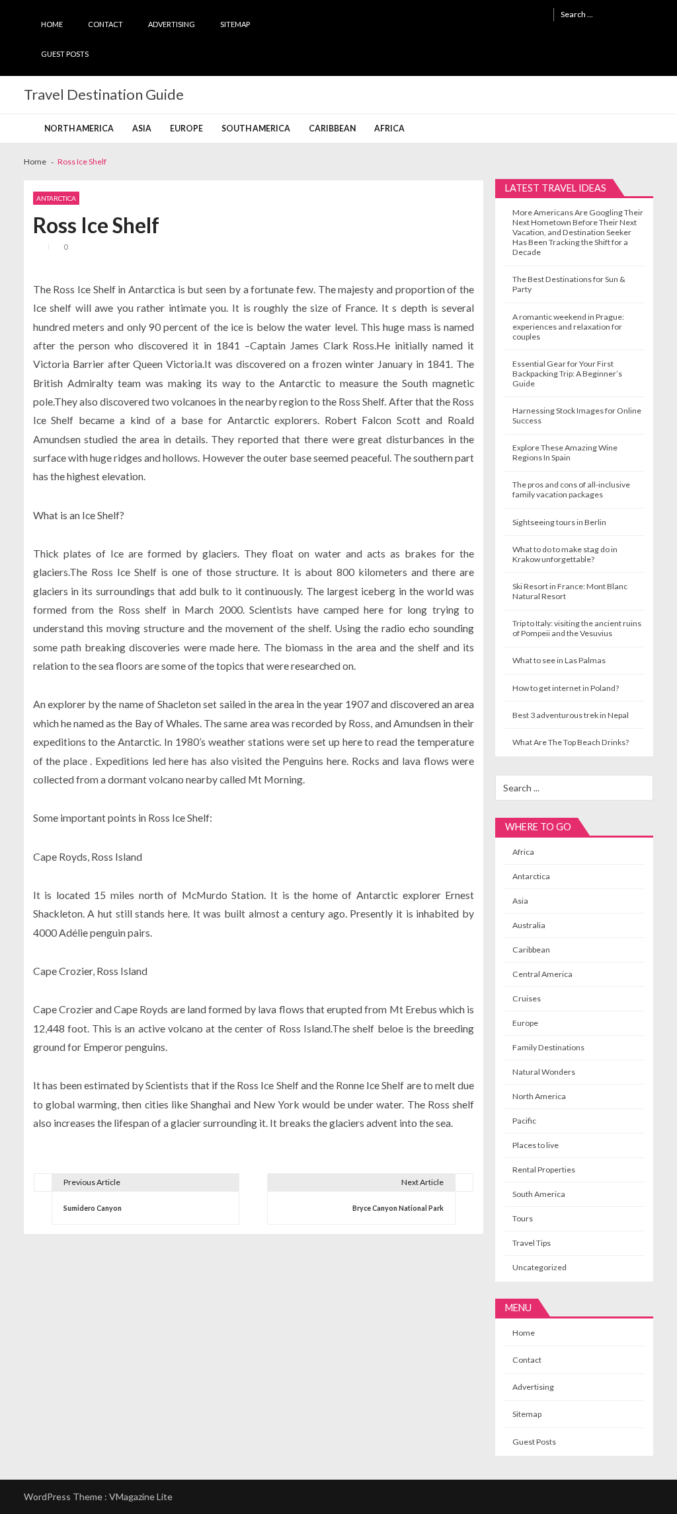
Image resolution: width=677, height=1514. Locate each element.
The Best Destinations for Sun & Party (568, 284)
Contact (105, 24)
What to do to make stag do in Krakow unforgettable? (564, 554)
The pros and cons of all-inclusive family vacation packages (571, 489)
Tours (522, 1218)
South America (255, 128)
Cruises (526, 998)
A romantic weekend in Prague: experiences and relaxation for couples (568, 327)
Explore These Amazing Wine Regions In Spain (564, 452)
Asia (141, 128)
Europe (186, 128)
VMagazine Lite (141, 1496)
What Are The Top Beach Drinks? (570, 742)
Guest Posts (65, 54)
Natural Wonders (543, 1072)
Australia (528, 925)
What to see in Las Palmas (559, 660)
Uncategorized (539, 1267)
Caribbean (332, 128)
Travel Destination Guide (104, 94)
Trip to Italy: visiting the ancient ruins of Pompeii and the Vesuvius (576, 628)
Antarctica (56, 198)
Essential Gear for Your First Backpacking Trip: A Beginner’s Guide (567, 373)
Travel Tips (531, 1243)
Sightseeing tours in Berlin (559, 522)
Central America (542, 974)
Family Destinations (548, 1047)
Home (52, 24)
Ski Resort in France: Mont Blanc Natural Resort (569, 591)
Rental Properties (543, 1169)
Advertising (171, 24)
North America (79, 128)
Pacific (524, 1121)
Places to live (535, 1145)
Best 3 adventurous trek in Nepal (570, 715)
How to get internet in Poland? (565, 688)
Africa (389, 128)
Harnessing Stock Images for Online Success (576, 415)
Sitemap (235, 24)
